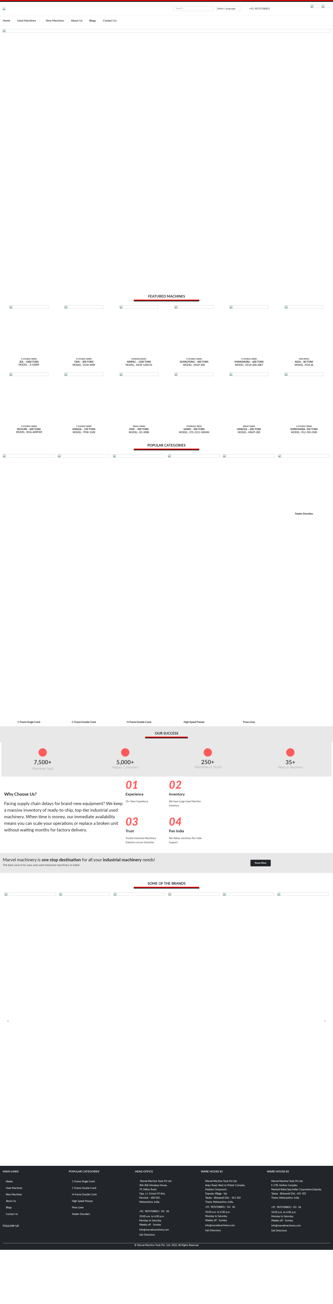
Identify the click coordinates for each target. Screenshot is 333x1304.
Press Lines (249, 722)
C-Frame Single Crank (29, 722)
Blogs (92, 20)
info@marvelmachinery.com (154, 1230)
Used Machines (26, 20)
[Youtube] (12, 1234)
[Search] (211, 9)
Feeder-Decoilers (304, 514)
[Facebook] (5, 1234)
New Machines (55, 20)
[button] (1, 160)
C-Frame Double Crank (84, 722)
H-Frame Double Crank (139, 722)
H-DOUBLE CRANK (29, 359)
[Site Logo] (20, 8)
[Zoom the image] (314, 6)
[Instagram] (19, 1234)
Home (6, 20)
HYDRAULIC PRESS (194, 426)
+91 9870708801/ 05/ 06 (154, 1211)
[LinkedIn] (26, 1234)
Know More (260, 863)
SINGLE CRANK (139, 426)
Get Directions (147, 1235)
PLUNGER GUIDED (138, 359)
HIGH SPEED (304, 359)
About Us (76, 20)
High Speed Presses (194, 722)
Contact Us (110, 20)
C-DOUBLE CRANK (84, 426)
